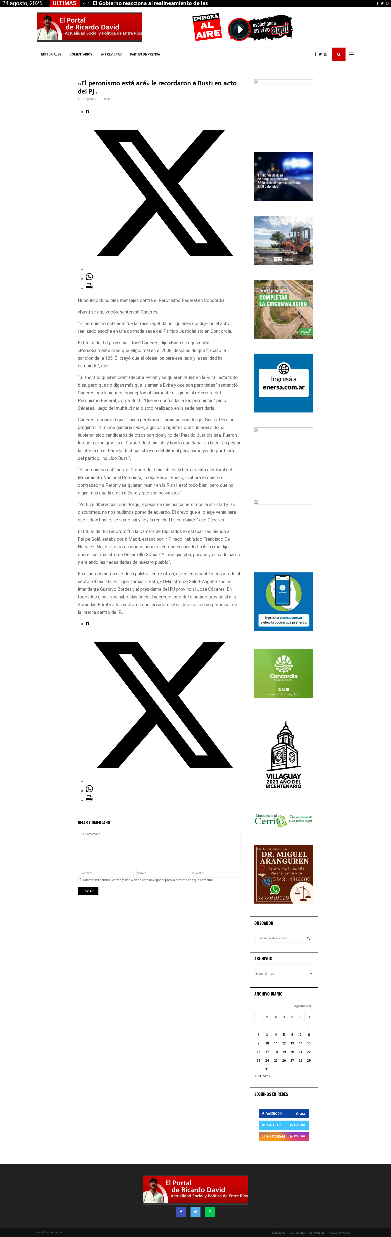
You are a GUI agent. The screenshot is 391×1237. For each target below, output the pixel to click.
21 (300, 1052)
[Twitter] (321, 54)
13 (292, 1043)
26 (284, 1060)
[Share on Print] (89, 288)
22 (309, 1052)
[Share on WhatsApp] (89, 278)
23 (258, 1060)
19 (284, 1052)
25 (276, 1060)
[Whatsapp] (327, 54)
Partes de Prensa (145, 54)
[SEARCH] (308, 938)
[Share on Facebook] (87, 111)
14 (300, 1043)
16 (258, 1052)
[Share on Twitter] (163, 269)
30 (258, 1069)
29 (309, 1060)
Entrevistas (111, 54)
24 (267, 1060)
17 (267, 1052)
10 (267, 1043)
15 (309, 1043)
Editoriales (51, 54)
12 (284, 1043)
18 (276, 1052)
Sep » (267, 1076)
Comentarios (80, 54)
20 (292, 1052)
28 (300, 1060)
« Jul (257, 1076)
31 (267, 1069)
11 (276, 1043)
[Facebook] (316, 54)
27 (292, 1060)
